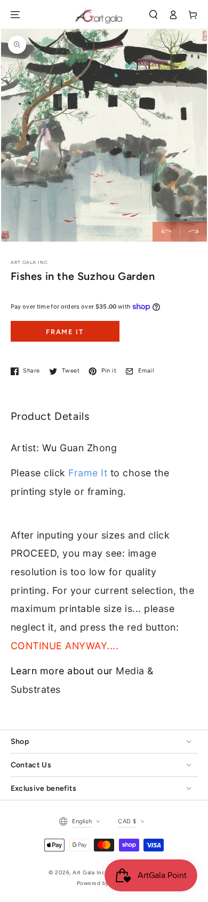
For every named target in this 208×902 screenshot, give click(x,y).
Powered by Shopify (104, 883)
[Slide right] (193, 232)
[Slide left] (166, 232)
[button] (153, 14)
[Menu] (15, 14)
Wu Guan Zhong (79, 447)
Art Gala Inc (89, 872)
